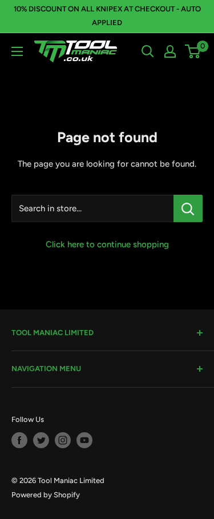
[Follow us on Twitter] (41, 440)
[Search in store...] (188, 208)
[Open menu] (17, 51)
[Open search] (148, 51)
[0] (193, 51)
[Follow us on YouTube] (84, 440)
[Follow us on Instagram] (63, 440)
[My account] (170, 51)
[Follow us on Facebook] (19, 440)
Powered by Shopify (45, 494)
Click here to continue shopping (107, 244)
